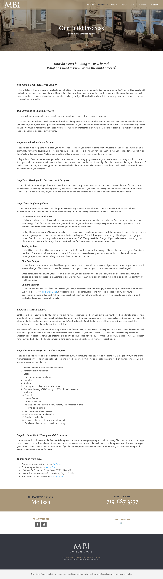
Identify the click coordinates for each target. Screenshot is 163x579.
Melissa (40, 502)
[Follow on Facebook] (37, 524)
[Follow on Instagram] (44, 524)
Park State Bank (49, 291)
